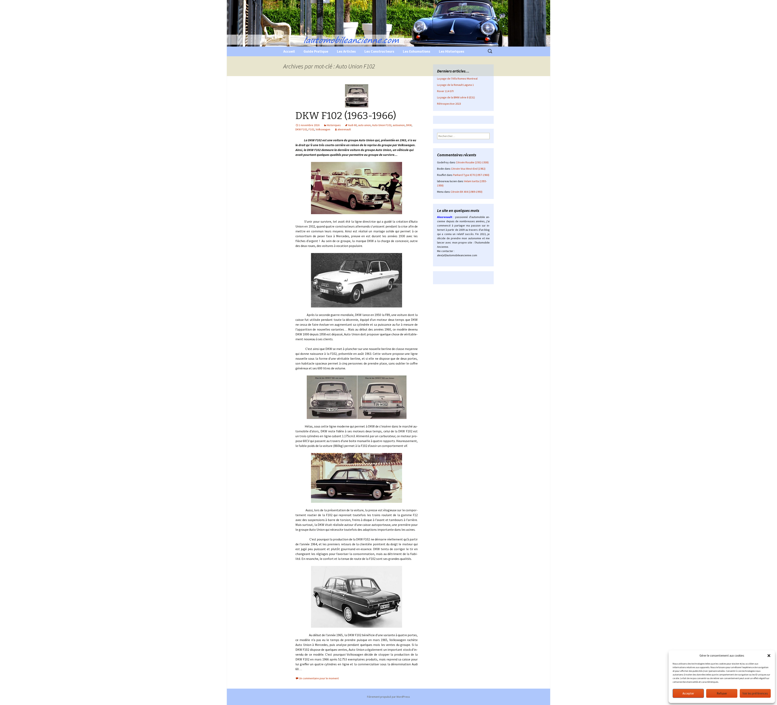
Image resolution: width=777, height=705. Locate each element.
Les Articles (346, 51)
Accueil (289, 51)
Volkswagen (323, 129)
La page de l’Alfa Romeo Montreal (457, 78)
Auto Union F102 (381, 125)
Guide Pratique (316, 51)
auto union (364, 125)
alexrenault (344, 129)
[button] (769, 656)
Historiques (334, 125)
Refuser (722, 693)
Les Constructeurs (379, 51)
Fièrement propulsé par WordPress (388, 697)
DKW (409, 125)
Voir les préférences (755, 693)
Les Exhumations (416, 51)
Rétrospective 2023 (449, 103)
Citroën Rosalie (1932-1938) (472, 162)
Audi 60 (352, 125)
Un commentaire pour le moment (319, 678)
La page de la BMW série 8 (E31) (456, 97)
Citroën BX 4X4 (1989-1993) (466, 192)
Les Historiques (451, 51)
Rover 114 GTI (445, 91)
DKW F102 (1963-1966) (345, 116)
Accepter (688, 693)
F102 (311, 129)
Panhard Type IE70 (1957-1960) (471, 175)
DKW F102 (301, 129)
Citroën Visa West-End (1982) (468, 168)
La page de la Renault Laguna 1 (455, 85)
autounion (399, 125)
